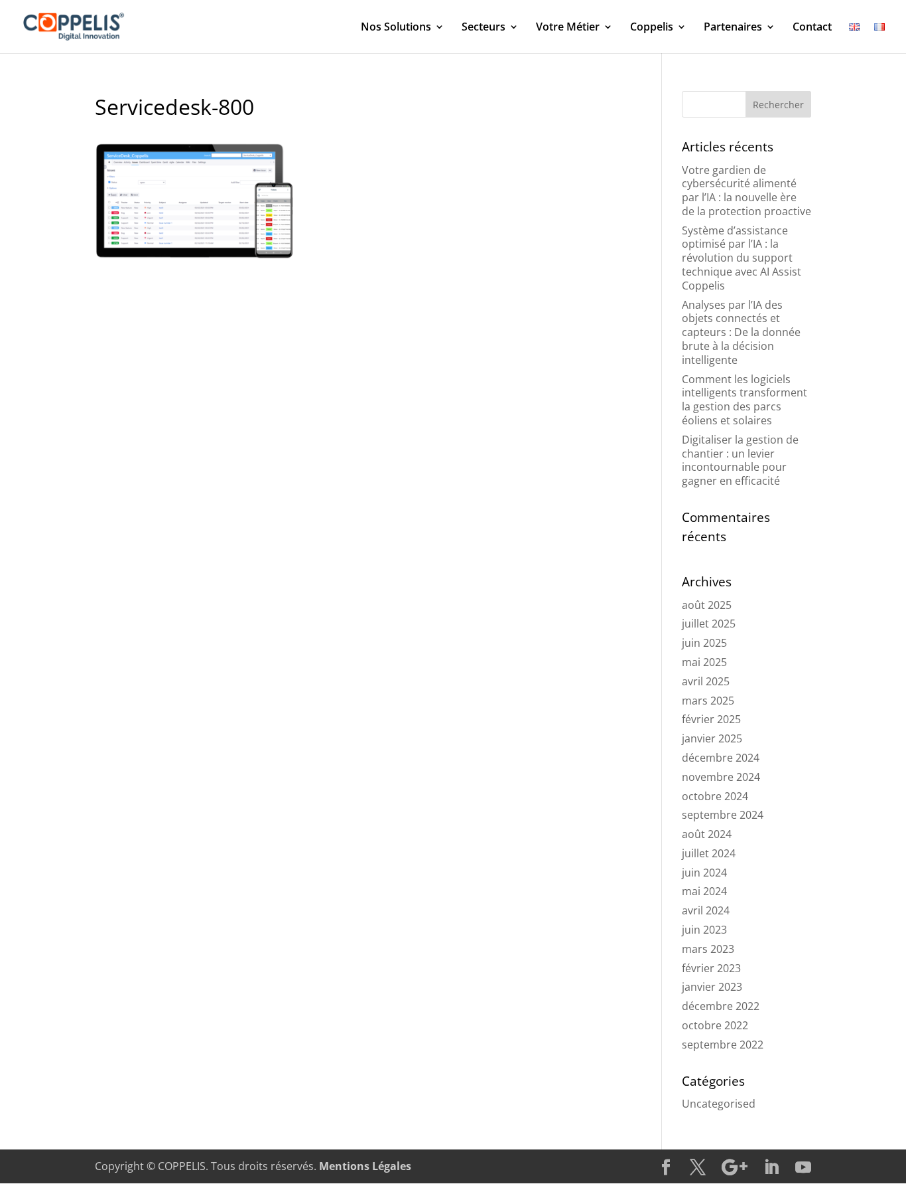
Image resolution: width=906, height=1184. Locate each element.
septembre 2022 (722, 1044)
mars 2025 (708, 700)
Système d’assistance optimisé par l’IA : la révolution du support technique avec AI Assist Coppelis (741, 258)
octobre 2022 (715, 1025)
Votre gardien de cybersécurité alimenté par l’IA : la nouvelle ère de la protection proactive (746, 190)
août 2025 (707, 605)
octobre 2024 (715, 796)
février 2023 (711, 968)
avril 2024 (706, 910)
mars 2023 (708, 949)
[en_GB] (854, 37)
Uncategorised (718, 1103)
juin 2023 (704, 929)
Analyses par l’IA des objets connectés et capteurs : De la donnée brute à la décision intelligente (741, 332)
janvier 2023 (712, 986)
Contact (812, 28)
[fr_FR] (879, 37)
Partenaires (733, 28)
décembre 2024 (720, 757)
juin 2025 (704, 642)
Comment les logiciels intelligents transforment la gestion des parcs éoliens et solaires (744, 400)
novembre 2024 (721, 777)
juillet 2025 (709, 623)
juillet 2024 (709, 853)
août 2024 (707, 834)
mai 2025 (704, 662)
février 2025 (711, 719)
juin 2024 (704, 872)
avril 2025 (706, 681)
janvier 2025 (712, 738)
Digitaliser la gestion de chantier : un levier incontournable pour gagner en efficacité (740, 460)
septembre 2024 (722, 814)
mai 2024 (704, 891)
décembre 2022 (720, 1006)
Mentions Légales (365, 1166)
